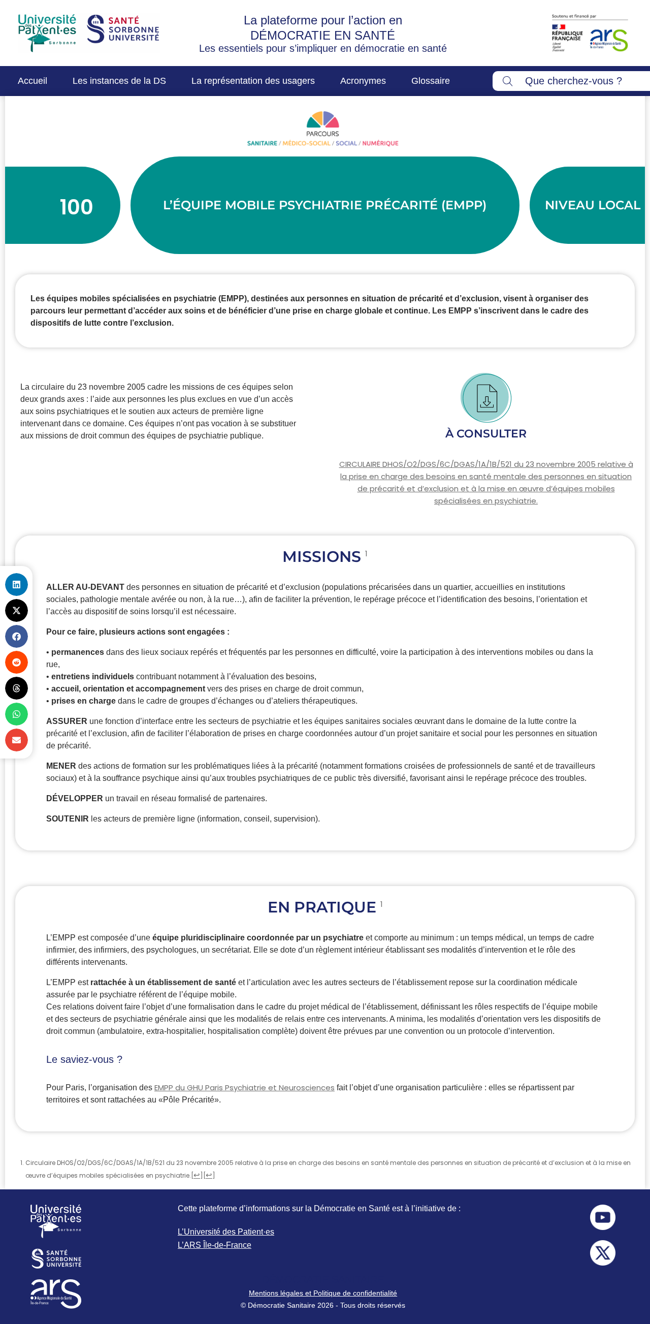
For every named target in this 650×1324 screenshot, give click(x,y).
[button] (16, 584)
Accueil (32, 81)
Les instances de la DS (119, 81)
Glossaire (430, 81)
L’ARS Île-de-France (214, 1245)
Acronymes (363, 81)
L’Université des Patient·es (226, 1231)
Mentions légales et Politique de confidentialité (323, 1293)
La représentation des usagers (253, 81)
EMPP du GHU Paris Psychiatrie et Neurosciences (244, 1087)
